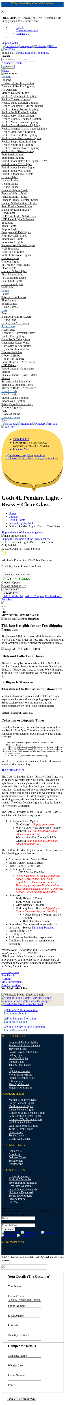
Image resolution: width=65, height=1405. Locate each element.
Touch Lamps (16, 1135)
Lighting (13, 516)
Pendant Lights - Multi (21, 523)
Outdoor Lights (16, 1061)
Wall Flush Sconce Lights (23, 1125)
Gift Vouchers (16, 1081)
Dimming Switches (43, 927)
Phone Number (16, 1305)
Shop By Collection (19, 1084)
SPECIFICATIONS (12, 770)
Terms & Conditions (20, 1195)
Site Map (14, 1202)
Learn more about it (15, 1013)
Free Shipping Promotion (23, 1182)
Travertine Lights (18, 1048)
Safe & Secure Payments (23, 1189)
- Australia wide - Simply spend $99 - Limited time (32, 19)
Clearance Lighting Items (21, 1078)
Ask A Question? (11, 985)
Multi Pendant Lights (21, 1106)
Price (11, 1384)
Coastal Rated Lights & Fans (23, 1052)
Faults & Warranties (20, 1179)
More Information (11, 981)
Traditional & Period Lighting (24, 1045)
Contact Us (22, 33)
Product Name (16, 1296)
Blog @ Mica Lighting (20, 1087)
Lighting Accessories (19, 1071)
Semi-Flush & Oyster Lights (25, 1115)
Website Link (15, 1365)
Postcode (13, 1325)
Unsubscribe (16, 1163)
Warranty (6, 978)
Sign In (20, 27)
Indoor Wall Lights (18, 1058)
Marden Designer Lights (22, 1099)
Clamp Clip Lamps (19, 1138)
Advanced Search (11, 62)
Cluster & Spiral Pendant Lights (27, 1112)
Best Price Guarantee (21, 1185)
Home (12, 513)
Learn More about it (15, 1021)
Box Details (8, 975)
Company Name (17, 1355)
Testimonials (16, 1160)
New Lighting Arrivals (20, 1074)
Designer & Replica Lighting (23, 1042)
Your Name (14, 1286)
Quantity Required (18, 1335)
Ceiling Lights (17, 519)
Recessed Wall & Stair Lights (25, 1119)
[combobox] (18, 59)
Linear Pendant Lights (21, 1109)
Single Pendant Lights (21, 1103)
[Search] (8, 67)
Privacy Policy (17, 1198)
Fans (11, 1068)
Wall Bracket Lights (20, 1122)
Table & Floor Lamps (20, 1065)
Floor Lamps (16, 1132)
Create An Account (27, 30)
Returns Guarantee (19, 1176)
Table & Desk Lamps (21, 1128)
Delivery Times (10, 972)
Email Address (16, 1315)
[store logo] (32, 52)
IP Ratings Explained (21, 1192)
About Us (14, 1154)
